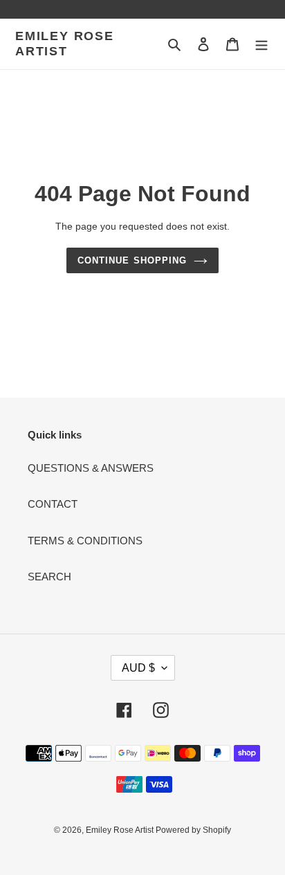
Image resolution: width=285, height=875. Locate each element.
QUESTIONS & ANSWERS (91, 468)
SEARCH (49, 576)
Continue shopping (132, 260)
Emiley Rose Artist (64, 43)
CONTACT (52, 504)
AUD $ (138, 668)
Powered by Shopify (193, 830)
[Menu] (261, 44)
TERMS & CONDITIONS (85, 540)
